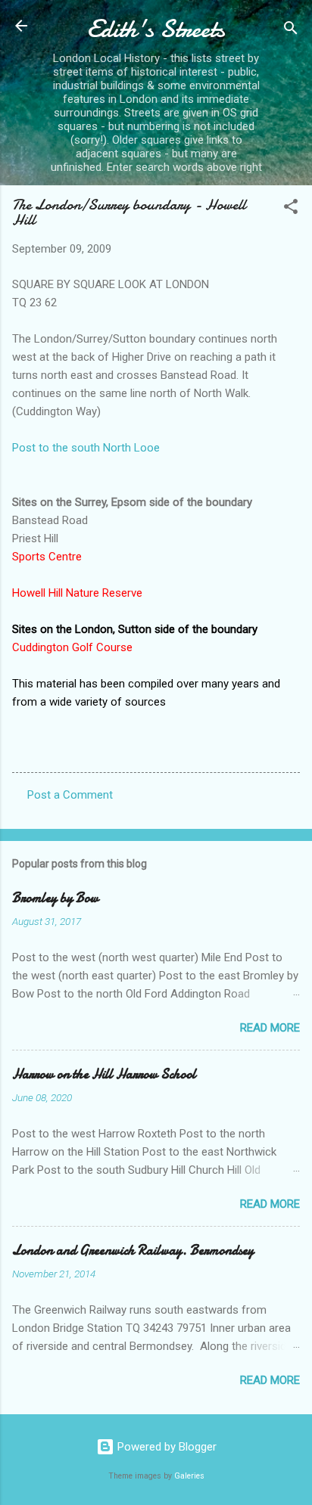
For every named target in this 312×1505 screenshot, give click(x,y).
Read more (270, 1028)
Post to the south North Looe (86, 448)
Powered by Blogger (165, 1447)
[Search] (291, 31)
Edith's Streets (156, 29)
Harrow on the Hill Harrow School (104, 1074)
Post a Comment (70, 795)
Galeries (189, 1476)
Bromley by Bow (55, 898)
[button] (291, 209)
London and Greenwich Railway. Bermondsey (133, 1250)
